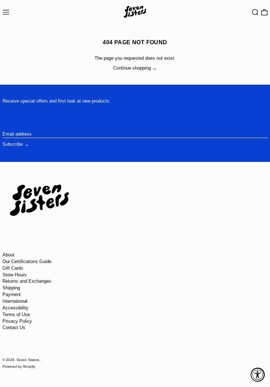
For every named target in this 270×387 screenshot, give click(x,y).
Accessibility (15, 307)
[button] (255, 12)
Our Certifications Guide (26, 261)
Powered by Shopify (18, 366)
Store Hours (14, 274)
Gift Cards (12, 268)
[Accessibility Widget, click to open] (258, 375)
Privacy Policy (17, 321)
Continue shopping (132, 68)
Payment (11, 294)
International (14, 301)
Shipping (11, 287)
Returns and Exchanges (26, 281)
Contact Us (13, 327)
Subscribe (12, 144)
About (8, 254)
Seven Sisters (28, 360)
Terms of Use (16, 314)
